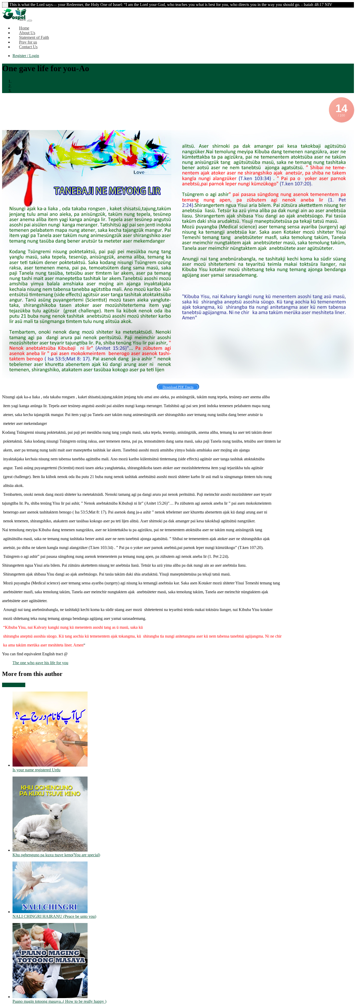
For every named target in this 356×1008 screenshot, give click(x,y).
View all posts (13, 685)
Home (18, 81)
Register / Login (26, 55)
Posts (17, 86)
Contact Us (28, 47)
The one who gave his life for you (40, 663)
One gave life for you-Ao (33, 90)
